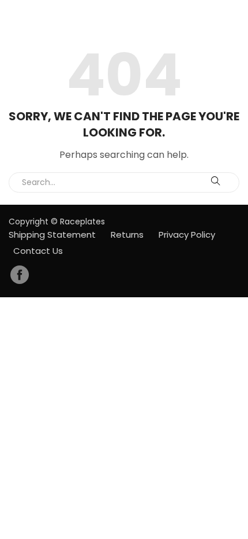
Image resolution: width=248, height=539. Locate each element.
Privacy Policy (187, 234)
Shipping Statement (52, 234)
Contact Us (38, 251)
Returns (127, 234)
